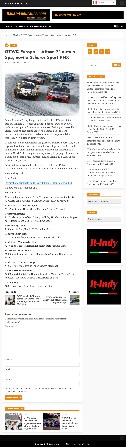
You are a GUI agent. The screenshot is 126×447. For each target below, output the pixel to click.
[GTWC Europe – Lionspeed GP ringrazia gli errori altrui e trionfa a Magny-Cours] (13, 421)
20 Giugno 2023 (24, 63)
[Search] (122, 26)
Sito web (9, 379)
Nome (8, 359)
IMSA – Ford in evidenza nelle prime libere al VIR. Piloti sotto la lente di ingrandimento (104, 100)
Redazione (11, 63)
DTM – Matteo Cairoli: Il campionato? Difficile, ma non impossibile (101, 172)
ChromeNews (72, 444)
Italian (100, 2)
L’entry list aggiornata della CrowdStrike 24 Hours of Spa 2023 (38, 182)
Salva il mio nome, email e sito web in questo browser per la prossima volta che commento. (40, 390)
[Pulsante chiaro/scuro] (116, 26)
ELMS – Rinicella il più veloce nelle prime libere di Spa (103, 111)
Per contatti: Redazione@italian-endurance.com (26, 26)
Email (8, 369)
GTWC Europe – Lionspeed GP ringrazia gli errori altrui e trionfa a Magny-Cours (32, 423)
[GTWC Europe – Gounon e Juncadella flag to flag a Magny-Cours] (51, 421)
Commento (11, 326)
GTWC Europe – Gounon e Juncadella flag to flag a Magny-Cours (70, 423)
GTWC (13, 45)
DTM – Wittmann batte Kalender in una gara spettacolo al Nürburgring (104, 151)
